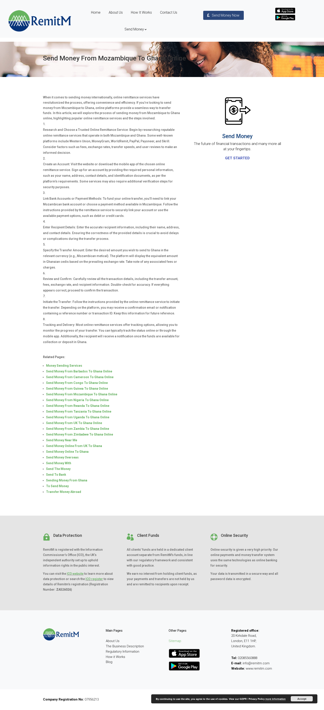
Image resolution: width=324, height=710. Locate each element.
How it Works (115, 657)
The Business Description (125, 646)
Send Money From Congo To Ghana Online (77, 383)
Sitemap (175, 641)
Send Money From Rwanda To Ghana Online (77, 406)
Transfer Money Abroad (63, 492)
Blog (109, 662)
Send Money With (58, 463)
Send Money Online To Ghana (67, 451)
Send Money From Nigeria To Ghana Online (77, 400)
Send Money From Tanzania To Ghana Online (78, 411)
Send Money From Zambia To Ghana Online (77, 428)
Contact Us (168, 12)
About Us (116, 12)
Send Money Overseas (62, 457)
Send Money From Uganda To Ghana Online (77, 417)
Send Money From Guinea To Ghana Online (77, 388)
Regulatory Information (122, 652)
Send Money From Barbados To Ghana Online (79, 371)
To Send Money (57, 486)
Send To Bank (56, 474)
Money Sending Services (64, 365)
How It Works (141, 12)
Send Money (134, 29)
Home (96, 12)
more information (275, 699)
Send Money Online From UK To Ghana (74, 446)
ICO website (75, 573)
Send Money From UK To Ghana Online (74, 423)
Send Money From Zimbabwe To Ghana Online (79, 434)
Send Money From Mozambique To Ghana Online (81, 394)
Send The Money (58, 469)
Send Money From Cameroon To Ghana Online (80, 377)
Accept (301, 699)
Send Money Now (225, 15)
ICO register (94, 579)
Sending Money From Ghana (66, 480)
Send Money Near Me (61, 440)
